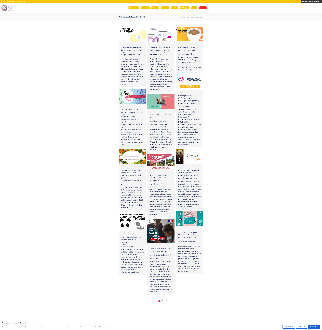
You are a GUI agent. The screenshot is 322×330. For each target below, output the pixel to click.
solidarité (139, 54)
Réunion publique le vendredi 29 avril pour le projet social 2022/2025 (132, 239)
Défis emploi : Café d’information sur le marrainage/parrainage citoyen (188, 98)
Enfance (186, 240)
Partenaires (123, 54)
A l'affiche (123, 53)
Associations (129, 53)
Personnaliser (289, 326)
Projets (134, 54)
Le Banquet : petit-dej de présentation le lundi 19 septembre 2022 (158, 177)
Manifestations (136, 53)
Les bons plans (165, 183)
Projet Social (193, 241)
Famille (163, 53)
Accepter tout (313, 326)
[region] (161, 325)
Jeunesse (157, 120)
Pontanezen (129, 54)
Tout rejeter (301, 326)
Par (125, 56)
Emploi (163, 254)
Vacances (138, 115)
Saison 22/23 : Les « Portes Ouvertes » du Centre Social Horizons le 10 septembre (188, 234)
